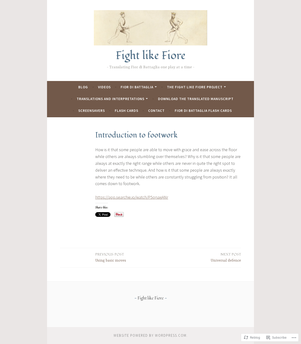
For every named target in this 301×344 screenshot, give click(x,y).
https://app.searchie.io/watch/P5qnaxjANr (131, 197)
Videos (104, 87)
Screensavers (91, 110)
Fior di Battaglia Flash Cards (203, 110)
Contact (156, 110)
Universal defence (226, 257)
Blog (83, 87)
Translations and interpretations (110, 99)
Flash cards (126, 110)
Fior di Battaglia (137, 87)
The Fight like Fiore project (194, 87)
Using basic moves (110, 257)
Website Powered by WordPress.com (150, 335)
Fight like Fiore (151, 55)
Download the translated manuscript (196, 99)
